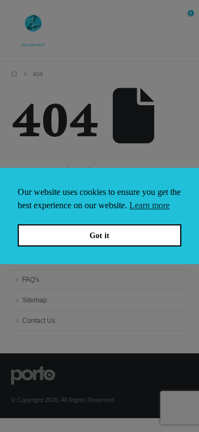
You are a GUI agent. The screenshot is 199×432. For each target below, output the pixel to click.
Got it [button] (99, 235)
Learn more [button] (149, 205)
